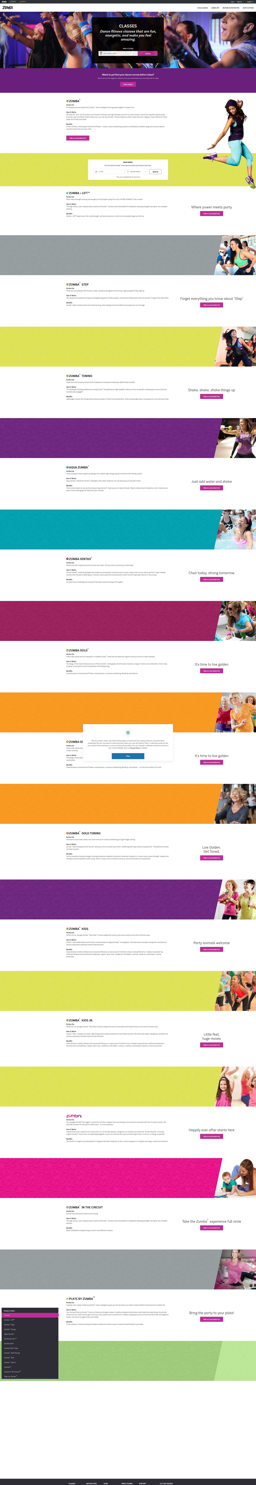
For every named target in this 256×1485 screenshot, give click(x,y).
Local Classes (202, 8)
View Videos (128, 84)
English (249, 1)
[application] (128, 742)
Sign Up (239, 1)
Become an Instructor (231, 8)
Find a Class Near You (78, 138)
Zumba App (215, 8)
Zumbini (23, 1)
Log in (232, 1)
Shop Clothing (248, 8)
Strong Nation (13, 1)
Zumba (4, 1)
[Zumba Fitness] (7, 7)
